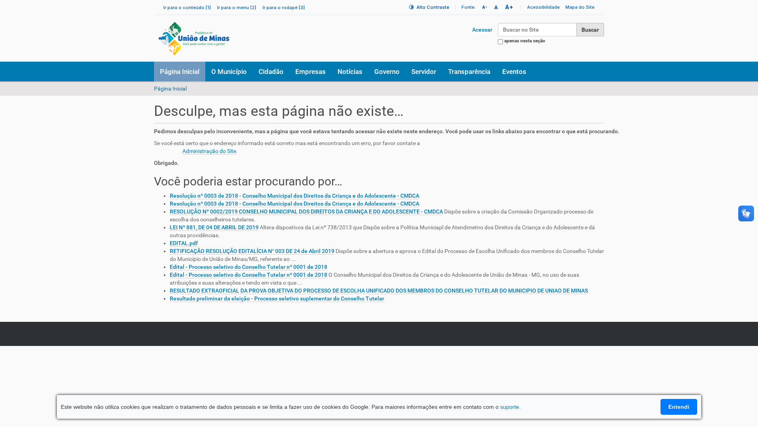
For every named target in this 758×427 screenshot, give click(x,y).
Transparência (469, 72)
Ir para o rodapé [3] (284, 7)
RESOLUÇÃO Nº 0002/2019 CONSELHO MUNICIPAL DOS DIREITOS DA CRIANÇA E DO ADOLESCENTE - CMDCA (306, 211)
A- (484, 7)
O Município (229, 72)
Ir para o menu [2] (236, 7)
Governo (387, 72)
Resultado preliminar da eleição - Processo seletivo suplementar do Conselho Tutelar (277, 298)
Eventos (514, 72)
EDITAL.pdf (184, 243)
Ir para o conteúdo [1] (187, 7)
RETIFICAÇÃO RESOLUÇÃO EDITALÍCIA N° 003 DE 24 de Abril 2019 (252, 251)
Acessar (482, 29)
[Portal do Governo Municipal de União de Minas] (215, 38)
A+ (509, 7)
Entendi (678, 407)
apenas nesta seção (524, 40)
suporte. (510, 407)
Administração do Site (209, 151)
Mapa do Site (580, 7)
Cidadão (271, 72)
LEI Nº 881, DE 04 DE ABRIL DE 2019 (214, 227)
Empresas (310, 72)
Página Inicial (179, 72)
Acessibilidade (543, 7)
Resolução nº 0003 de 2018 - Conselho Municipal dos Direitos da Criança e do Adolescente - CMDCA (294, 196)
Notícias (350, 72)
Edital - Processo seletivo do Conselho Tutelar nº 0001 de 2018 (248, 267)
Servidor (423, 72)
